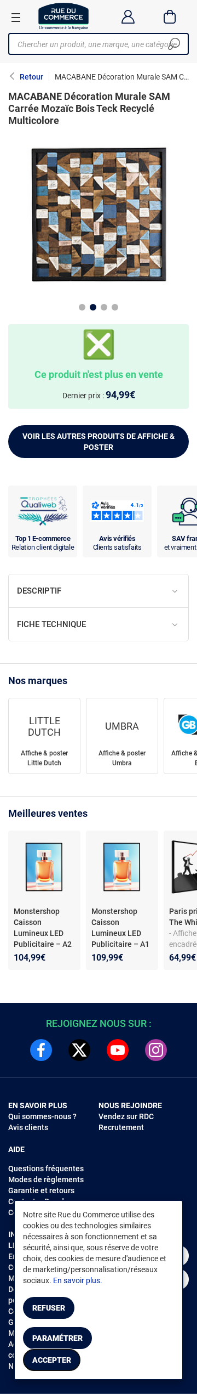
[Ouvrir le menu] (16, 17)
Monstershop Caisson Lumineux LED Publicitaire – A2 (43, 928)
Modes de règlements (46, 1179)
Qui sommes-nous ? (42, 1116)
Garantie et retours (41, 1190)
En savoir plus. (77, 1280)
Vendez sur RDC (126, 1116)
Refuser (48, 1307)
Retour (31, 76)
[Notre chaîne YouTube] (118, 1050)
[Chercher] (174, 43)
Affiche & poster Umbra (122, 758)
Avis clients (28, 1127)
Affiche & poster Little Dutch (44, 758)
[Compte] (128, 16)
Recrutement (121, 1127)
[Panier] (170, 16)
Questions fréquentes (46, 1168)
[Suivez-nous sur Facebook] (41, 1050)
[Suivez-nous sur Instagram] (156, 1050)
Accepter (51, 1360)
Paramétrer (57, 1338)
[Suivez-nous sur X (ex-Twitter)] (79, 1050)
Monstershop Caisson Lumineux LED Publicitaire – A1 (120, 928)
